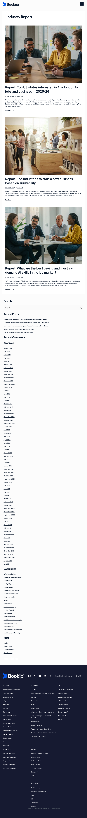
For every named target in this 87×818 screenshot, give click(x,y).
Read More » (9, 110)
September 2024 (9, 423)
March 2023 (8, 453)
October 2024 (8, 420)
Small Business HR (9, 626)
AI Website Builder (10, 574)
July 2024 (7, 430)
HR (32, 799)
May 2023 (7, 446)
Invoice (5, 708)
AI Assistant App (63, 693)
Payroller (6, 745)
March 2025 (8, 404)
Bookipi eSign (8, 580)
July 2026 (7, 351)
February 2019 (8, 544)
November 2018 (9, 551)
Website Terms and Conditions (41, 729)
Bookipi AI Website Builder (12, 577)
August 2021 (8, 482)
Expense (6, 704)
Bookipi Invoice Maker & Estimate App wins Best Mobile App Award (25, 319)
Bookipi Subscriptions (11, 594)
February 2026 (8, 368)
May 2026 (7, 358)
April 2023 (7, 449)
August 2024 (8, 427)
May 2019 (7, 538)
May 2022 (7, 459)
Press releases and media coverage (42, 693)
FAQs (32, 776)
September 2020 (9, 515)
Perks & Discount (36, 701)
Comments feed (9, 649)
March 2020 (8, 525)
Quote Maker (7, 738)
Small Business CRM (10, 623)
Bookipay (6, 742)
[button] (82, 4)
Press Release (35, 764)
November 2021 (9, 472)
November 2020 (9, 512)
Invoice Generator (9, 723)
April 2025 (7, 400)
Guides (6, 600)
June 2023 (7, 443)
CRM (32, 795)
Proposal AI (62, 716)
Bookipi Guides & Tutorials (39, 753)
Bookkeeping (35, 788)
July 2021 (7, 485)
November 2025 (9, 377)
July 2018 (7, 564)
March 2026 (8, 364)
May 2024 (7, 436)
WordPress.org (8, 653)
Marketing (34, 803)
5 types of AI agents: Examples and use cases (18, 332)
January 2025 (8, 410)
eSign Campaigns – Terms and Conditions (41, 717)
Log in (6, 643)
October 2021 (8, 476)
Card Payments (8, 693)
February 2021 (8, 502)
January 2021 (8, 505)
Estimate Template (9, 757)
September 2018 (9, 557)
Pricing (33, 704)
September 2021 (9, 479)
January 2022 (8, 466)
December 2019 (9, 534)
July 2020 (7, 521)
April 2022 (7, 462)
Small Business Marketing (12, 633)
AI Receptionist (63, 704)
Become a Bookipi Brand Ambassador (43, 733)
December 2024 (9, 413)
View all (33, 806)
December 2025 (9, 374)
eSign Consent (35, 708)
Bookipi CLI (62, 719)
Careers (33, 697)
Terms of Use (55, 808)
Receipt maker (8, 734)
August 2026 (8, 348)
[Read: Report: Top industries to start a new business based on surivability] (43, 145)
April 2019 (7, 541)
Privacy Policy (35, 721)
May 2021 (7, 492)
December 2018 (9, 548)
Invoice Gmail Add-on (10, 730)
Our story (34, 690)
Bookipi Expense (9, 584)
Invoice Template (9, 753)
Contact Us (34, 772)
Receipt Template (9, 764)
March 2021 (7, 499)
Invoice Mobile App (10, 607)
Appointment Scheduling (11, 690)
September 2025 (9, 384)
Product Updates (9, 616)
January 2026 (8, 371)
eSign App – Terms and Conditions (42, 712)
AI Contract (62, 701)
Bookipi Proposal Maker (11, 590)
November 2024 (9, 417)
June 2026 (7, 355)
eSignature (6, 701)
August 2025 (8, 387)
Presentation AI (63, 712)
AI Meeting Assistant (65, 697)
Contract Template (9, 768)
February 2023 (8, 456)
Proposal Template (9, 761)
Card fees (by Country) (38, 736)
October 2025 (8, 381)
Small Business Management (13, 629)
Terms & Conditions (33, 808)
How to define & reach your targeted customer (19, 329)
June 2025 (7, 394)
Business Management (38, 791)
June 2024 (7, 433)
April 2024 (7, 440)
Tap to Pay (6, 712)
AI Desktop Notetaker (65, 690)
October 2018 (8, 554)
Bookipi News (8, 587)
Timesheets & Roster (10, 716)
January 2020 (8, 531)
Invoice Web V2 (9, 610)
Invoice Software (8, 727)
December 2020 (9, 508)
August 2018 (8, 561)
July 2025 (7, 391)
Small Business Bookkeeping (13, 620)
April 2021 (7, 495)
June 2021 (7, 489)
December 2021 (9, 469)
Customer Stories (9, 597)
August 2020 (8, 518)
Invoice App (7, 719)
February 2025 (8, 407)
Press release (9, 96)
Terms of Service (36, 725)
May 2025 (7, 397)
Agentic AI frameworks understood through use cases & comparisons (26, 322)
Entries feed (8, 646)
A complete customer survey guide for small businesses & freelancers (26, 326)
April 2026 (7, 361)
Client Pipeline (8, 697)
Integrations (8, 603)
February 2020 (8, 528)
